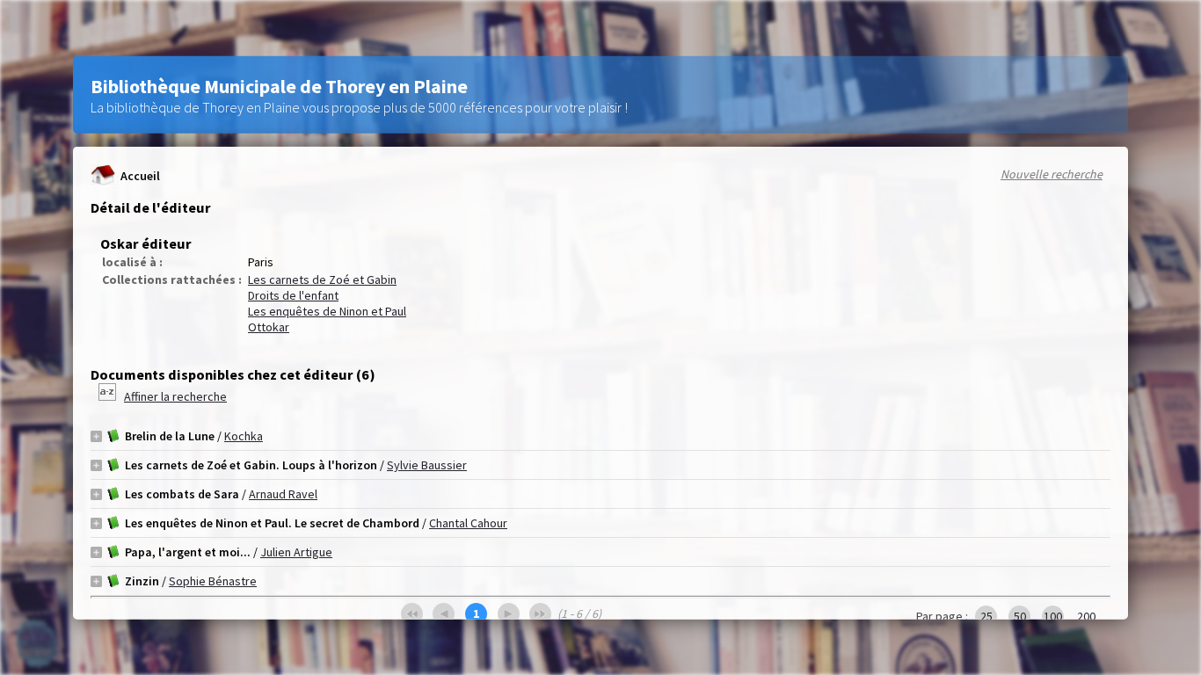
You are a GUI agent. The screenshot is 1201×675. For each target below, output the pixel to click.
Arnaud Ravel (283, 494)
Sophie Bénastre (213, 581)
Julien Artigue (296, 552)
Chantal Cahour (468, 523)
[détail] (96, 435)
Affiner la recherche (175, 396)
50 (1020, 616)
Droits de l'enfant (293, 295)
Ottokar (268, 327)
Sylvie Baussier (427, 465)
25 (986, 616)
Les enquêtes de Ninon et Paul (327, 311)
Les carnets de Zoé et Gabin (322, 279)
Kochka (243, 436)
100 (1053, 616)
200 (1086, 616)
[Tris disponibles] (108, 396)
